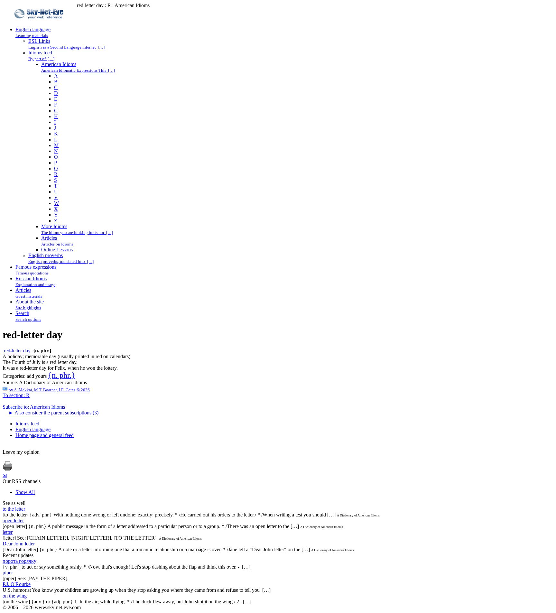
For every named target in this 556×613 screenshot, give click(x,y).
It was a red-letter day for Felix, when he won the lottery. (60, 368)
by (42, 389)
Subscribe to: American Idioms (34, 407)
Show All (25, 492)
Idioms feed (27, 423)
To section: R (16, 395)
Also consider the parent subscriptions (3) (53, 412)
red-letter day (17, 350)
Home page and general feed (44, 435)
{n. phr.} (61, 375)
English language (33, 429)
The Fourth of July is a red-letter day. (40, 362)
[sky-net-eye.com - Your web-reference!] (40, 23)
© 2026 (83, 389)
